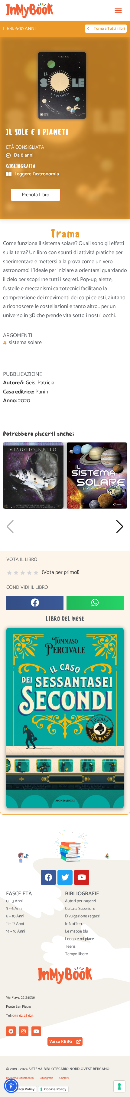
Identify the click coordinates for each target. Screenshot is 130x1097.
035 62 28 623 (23, 1016)
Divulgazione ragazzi (82, 916)
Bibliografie (46, 1077)
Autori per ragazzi (80, 901)
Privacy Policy (23, 1089)
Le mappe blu (76, 931)
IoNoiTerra (75, 924)
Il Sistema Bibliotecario (20, 1077)
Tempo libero (76, 954)
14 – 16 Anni (15, 931)
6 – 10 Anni (15, 916)
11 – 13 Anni (15, 924)
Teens (70, 946)
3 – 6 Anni (14, 909)
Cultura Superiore (80, 909)
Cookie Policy (55, 1089)
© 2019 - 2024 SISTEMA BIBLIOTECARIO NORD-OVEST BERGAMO (57, 1069)
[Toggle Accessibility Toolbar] (11, 1085)
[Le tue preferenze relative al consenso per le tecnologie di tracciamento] (119, 1086)
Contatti (64, 1077)
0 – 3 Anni (14, 901)
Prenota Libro (35, 195)
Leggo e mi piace (79, 939)
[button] (118, 11)
